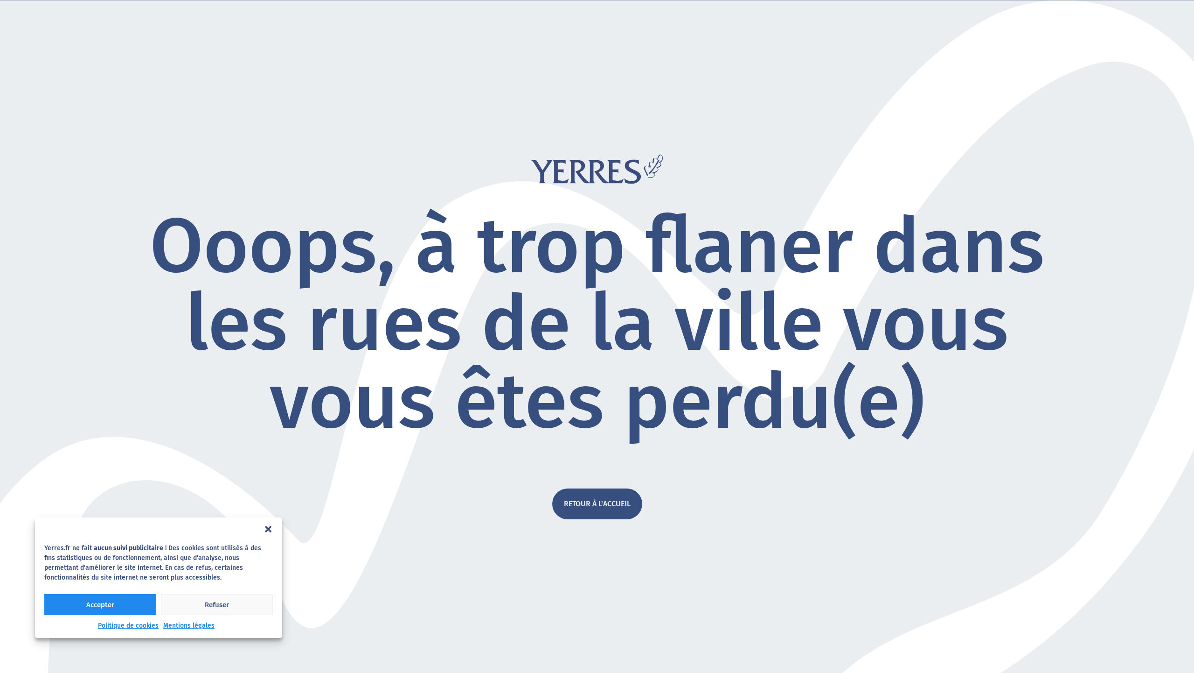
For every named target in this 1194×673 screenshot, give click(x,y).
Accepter (100, 605)
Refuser (217, 605)
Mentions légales (189, 626)
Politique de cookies (128, 626)
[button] (268, 529)
